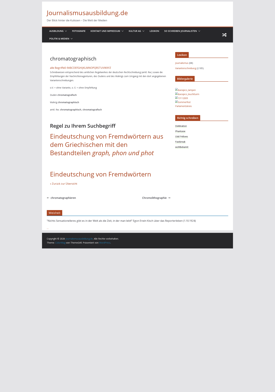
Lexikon (154, 30)
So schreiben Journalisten (180, 30)
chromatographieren (63, 198)
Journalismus (181, 62)
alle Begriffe (57, 68)
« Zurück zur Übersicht (63, 183)
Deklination (181, 125)
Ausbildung (56, 30)
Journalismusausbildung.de (87, 12)
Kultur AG (135, 30)
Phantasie (180, 131)
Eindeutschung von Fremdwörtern (100, 174)
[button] (65, 31)
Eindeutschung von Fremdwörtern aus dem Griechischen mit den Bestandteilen (106, 144)
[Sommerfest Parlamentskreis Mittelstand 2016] (188, 102)
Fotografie (78, 30)
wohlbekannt (181, 146)
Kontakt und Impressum (105, 30)
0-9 (66, 68)
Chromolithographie (154, 198)
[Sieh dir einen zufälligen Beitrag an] (224, 35)
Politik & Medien (59, 38)
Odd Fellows (181, 136)
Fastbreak (180, 141)
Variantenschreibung (185, 68)
